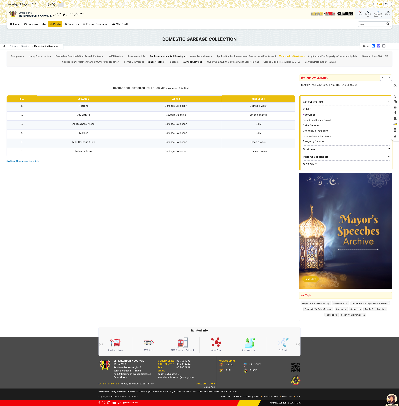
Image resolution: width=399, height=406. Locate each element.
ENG (379, 4)
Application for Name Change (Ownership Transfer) (90, 61)
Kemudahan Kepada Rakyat (317, 120)
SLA (298, 396)
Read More (310, 279)
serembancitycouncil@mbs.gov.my (176, 377)
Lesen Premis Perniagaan (353, 315)
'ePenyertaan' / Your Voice (317, 136)
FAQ (360, 14)
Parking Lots (331, 315)
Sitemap (388, 14)
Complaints (17, 56)
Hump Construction (40, 56)
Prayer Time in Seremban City (315, 303)
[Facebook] (395, 91)
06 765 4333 (183, 360)
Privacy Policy (253, 396)
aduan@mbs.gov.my (168, 374)
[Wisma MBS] (395, 118)
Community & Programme (316, 130)
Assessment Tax (137, 56)
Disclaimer (287, 396)
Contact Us (368, 15)
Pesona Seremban (97, 24)
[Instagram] (395, 102)
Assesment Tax (340, 303)
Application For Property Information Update (333, 56)
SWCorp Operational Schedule (23, 160)
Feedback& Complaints (378, 15)
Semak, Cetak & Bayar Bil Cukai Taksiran (370, 303)
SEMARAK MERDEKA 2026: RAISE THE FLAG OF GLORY (329, 85)
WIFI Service (116, 56)
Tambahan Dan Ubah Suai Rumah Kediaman (79, 56)
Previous (383, 78)
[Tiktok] (395, 113)
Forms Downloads (134, 61)
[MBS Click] (395, 124)
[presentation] (101, 344)
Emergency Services (313, 141)
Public (57, 24)
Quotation (381, 309)
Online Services (311, 125)
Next (389, 78)
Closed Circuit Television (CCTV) (281, 61)
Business (73, 24)
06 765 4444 (183, 364)
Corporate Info (36, 24)
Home (16, 24)
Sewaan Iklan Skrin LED (375, 56)
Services (309, 114)
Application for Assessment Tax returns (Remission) (246, 56)
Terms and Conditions (231, 396)
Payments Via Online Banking (318, 309)
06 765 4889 (183, 367)
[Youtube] (395, 107)
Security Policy (271, 396)
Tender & (369, 309)
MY (386, 4)
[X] (395, 96)
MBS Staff (122, 24)
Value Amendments (201, 56)
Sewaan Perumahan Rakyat (320, 61)
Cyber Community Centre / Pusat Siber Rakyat (233, 61)
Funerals (174, 61)
